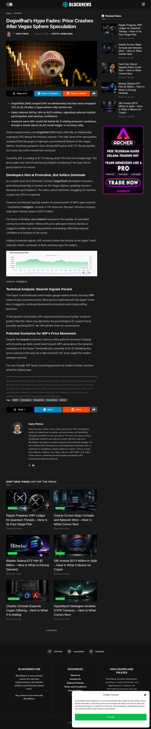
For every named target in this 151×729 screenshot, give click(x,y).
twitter (63, 400)
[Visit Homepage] (77, 4)
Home (8, 13)
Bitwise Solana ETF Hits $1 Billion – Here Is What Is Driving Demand (27, 565)
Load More (51, 630)
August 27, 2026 (15, 619)
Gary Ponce (22, 34)
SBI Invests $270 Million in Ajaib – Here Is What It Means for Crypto (75, 565)
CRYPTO (17, 13)
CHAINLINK (14, 599)
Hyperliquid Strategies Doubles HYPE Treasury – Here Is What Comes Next (75, 610)
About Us (75, 675)
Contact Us (75, 679)
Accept (110, 717)
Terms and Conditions (75, 687)
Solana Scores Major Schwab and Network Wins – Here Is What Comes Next (74, 520)
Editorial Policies (75, 683)
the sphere (52, 400)
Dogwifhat (43, 132)
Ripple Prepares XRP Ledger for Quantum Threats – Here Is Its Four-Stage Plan (26, 520)
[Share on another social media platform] (94, 93)
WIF (92, 295)
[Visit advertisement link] (123, 160)
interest (42, 219)
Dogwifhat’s (61, 181)
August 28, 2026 (62, 528)
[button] (145, 694)
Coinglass (27, 207)
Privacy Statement (118, 724)
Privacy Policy (75, 690)
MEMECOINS (67, 34)
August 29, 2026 (15, 528)
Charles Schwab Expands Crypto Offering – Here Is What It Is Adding (27, 610)
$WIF (15, 400)
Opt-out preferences (102, 724)
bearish (24, 339)
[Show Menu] (143, 4)
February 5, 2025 (41, 34)
